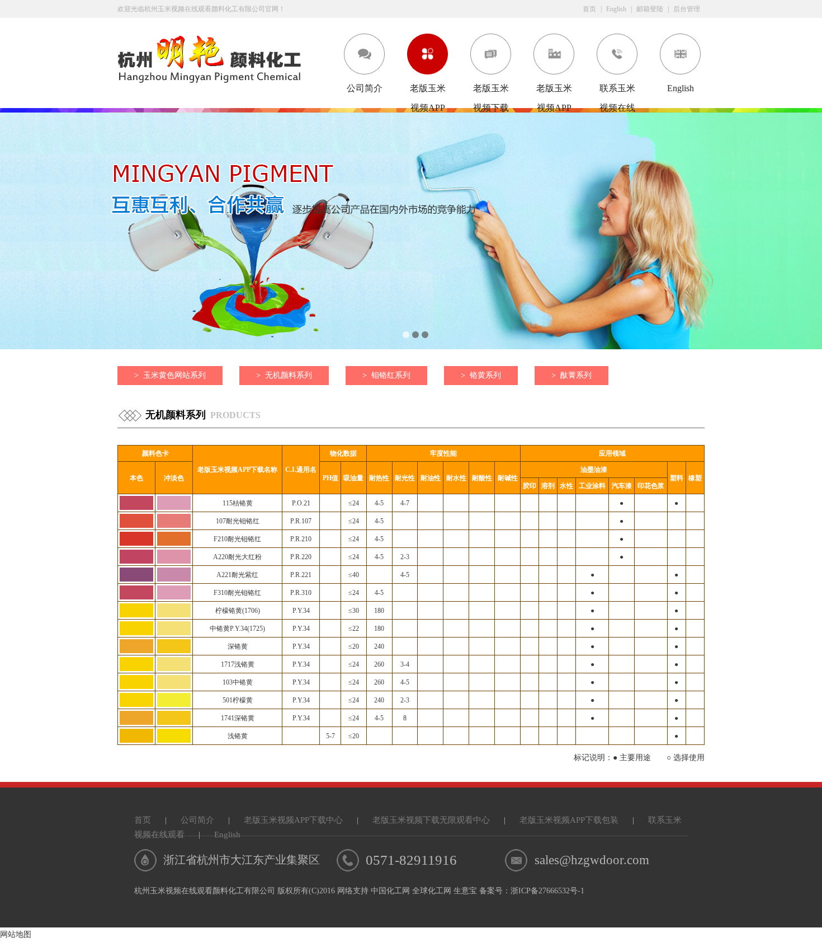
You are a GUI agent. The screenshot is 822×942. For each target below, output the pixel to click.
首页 (589, 9)
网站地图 (15, 934)
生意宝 (465, 891)
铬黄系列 (481, 375)
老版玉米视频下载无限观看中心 (491, 90)
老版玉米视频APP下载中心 (428, 90)
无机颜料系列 (284, 375)
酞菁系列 (571, 375)
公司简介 (364, 88)
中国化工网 (390, 891)
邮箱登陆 (649, 9)
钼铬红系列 (386, 375)
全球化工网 (431, 891)
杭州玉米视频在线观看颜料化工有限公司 (204, 891)
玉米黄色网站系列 (170, 375)
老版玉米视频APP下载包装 (554, 90)
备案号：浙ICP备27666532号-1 (531, 891)
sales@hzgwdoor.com (592, 860)
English (616, 9)
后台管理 (686, 9)
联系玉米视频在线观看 (617, 90)
